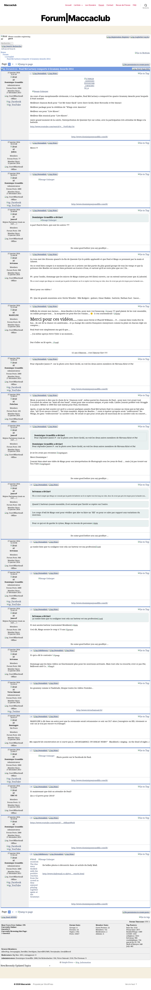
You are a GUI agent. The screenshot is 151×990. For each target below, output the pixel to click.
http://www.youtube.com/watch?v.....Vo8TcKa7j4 (52, 126)
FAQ (134, 5)
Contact (110, 5)
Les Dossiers (90, 5)
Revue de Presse (123, 5)
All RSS (13, 917)
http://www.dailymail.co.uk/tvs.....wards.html (63, 874)
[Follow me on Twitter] (13, 711)
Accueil (68, 5)
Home (3, 52)
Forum (101, 5)
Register (125, 37)
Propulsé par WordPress (43, 984)
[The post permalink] (39, 73)
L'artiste (77, 5)
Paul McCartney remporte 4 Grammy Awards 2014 (28, 59)
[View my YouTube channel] (14, 104)
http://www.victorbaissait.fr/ (89, 710)
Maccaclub (10, 5)
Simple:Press (67, 962)
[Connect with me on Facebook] (13, 101)
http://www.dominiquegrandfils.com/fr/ (89, 137)
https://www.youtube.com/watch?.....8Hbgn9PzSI (52, 823)
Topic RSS (145, 69)
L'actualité (9, 57)
